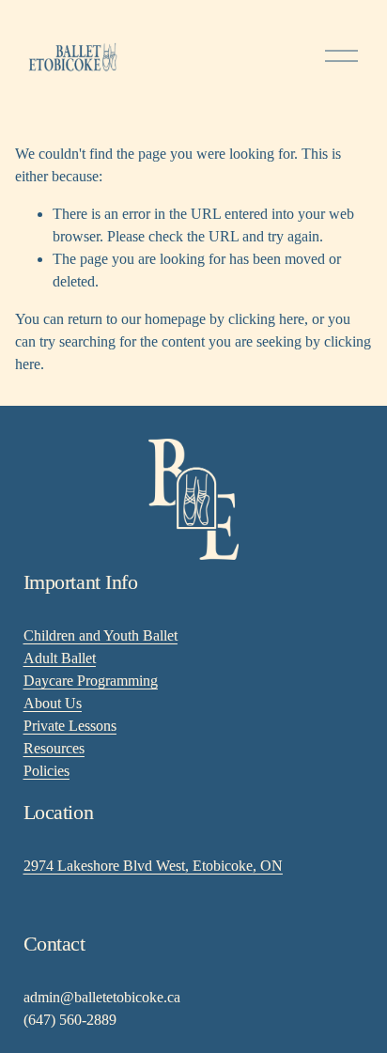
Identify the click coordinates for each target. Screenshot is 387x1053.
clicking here (266, 319)
